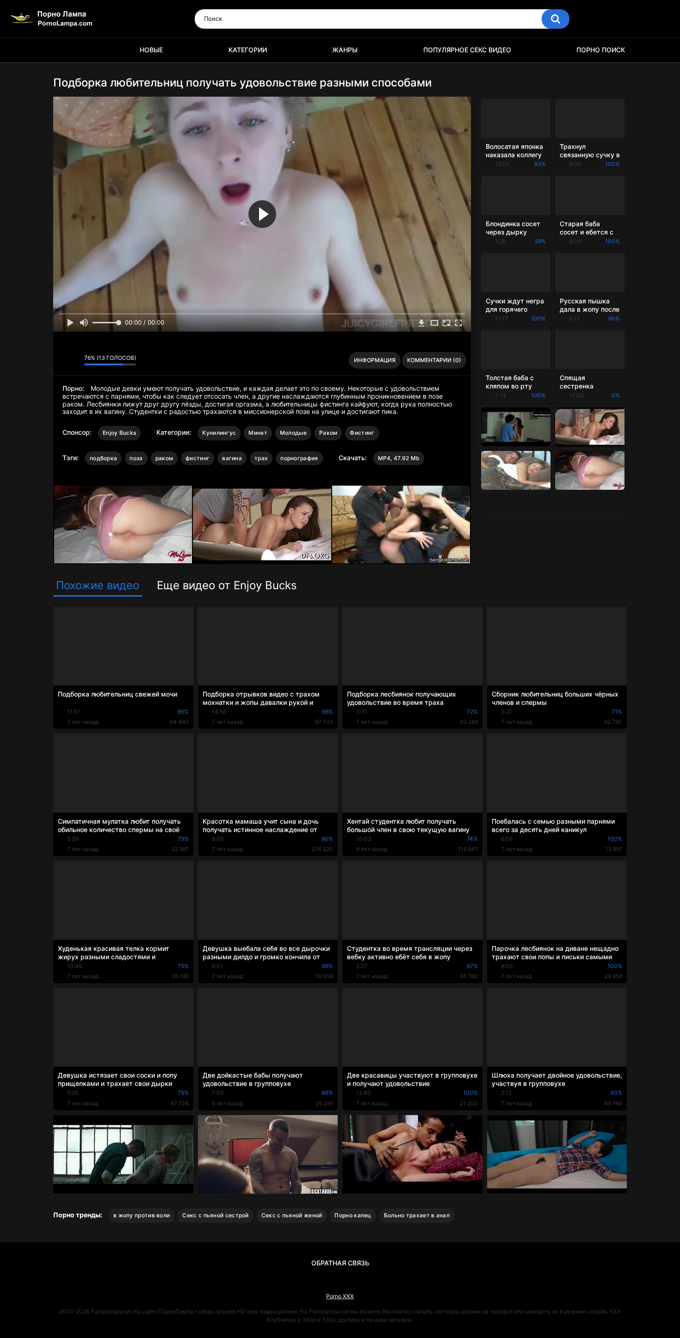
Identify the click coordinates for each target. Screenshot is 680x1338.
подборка (103, 458)
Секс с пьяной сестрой (215, 1215)
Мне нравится (63, 360)
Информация (375, 360)
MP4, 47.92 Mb (399, 458)
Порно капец (352, 1215)
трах (261, 458)
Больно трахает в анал (417, 1215)
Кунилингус (219, 432)
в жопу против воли (141, 1215)
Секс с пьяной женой (291, 1215)
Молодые (293, 432)
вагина (232, 458)
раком (164, 458)
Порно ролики (64, 50)
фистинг (197, 458)
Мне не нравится (75, 360)
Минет (257, 432)
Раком (328, 432)
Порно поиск (600, 50)
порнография (299, 458)
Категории (248, 50)
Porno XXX (340, 1296)
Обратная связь (340, 1263)
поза (136, 458)
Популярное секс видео (467, 50)
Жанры (345, 50)
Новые (151, 50)
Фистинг (362, 432)
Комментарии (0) (434, 360)
